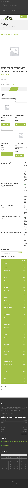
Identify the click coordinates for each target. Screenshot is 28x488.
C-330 (5, 263)
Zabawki (5, 375)
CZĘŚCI (4, 260)
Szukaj (19, 252)
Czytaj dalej (6, 124)
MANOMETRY (7, 324)
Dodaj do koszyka (20, 124)
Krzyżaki (6, 294)
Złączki (5, 337)
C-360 (5, 267)
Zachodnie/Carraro (8, 361)
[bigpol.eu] (7, 17)
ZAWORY (6, 334)
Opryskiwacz (6, 310)
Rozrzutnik (6, 347)
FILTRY (5, 320)
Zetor (5, 371)
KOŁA (5, 277)
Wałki (18, 84)
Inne (5, 378)
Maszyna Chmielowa (8, 307)
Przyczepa (6, 344)
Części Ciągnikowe (8, 364)
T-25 (5, 357)
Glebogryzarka (7, 270)
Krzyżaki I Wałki (13, 84)
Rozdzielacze (7, 331)
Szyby (5, 354)
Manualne (6, 381)
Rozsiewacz (6, 351)
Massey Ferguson (7, 304)
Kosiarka (6, 287)
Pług (5, 341)
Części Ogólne (7, 314)
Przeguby (6, 297)
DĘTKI (5, 280)
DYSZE (5, 317)
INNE (5, 273)
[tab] (14, 89)
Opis (14, 88)
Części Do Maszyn (7, 368)
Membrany (6, 327)
